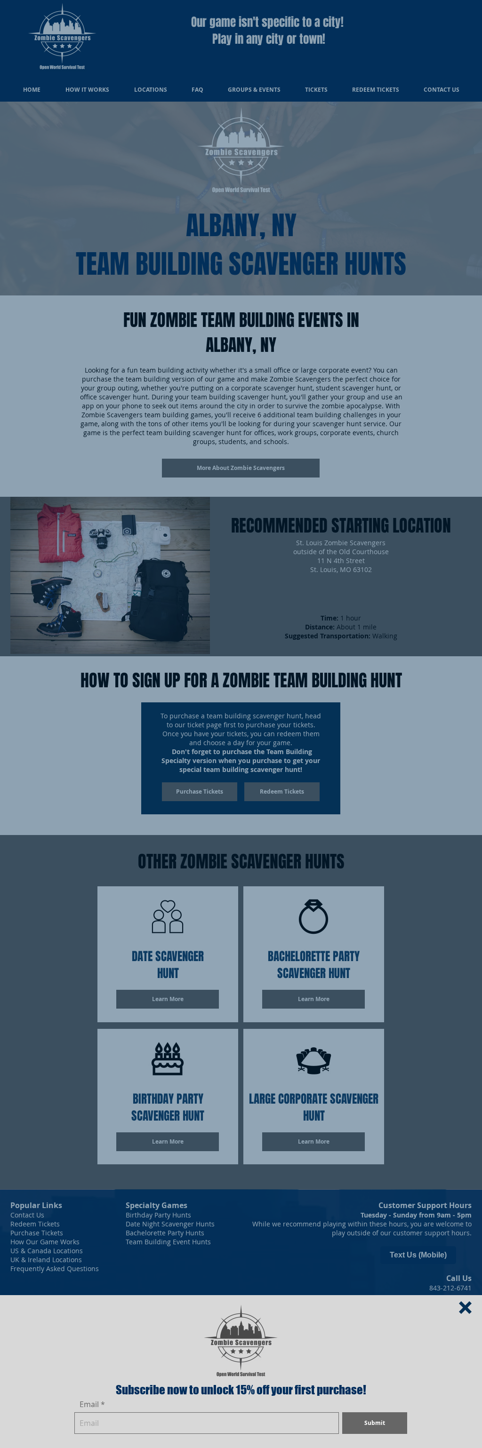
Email (89, 1404)
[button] (465, 1307)
